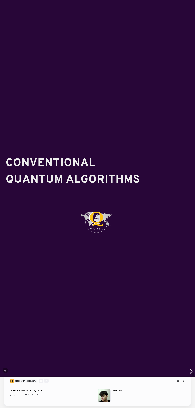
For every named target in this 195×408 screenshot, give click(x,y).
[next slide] (190, 371)
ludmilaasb (118, 390)
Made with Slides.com (25, 381)
